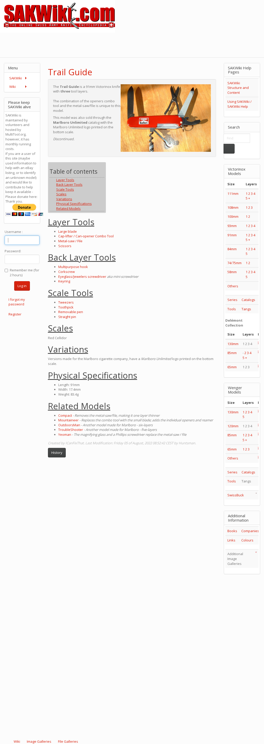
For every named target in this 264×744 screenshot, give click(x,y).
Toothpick (65, 307)
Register (15, 314)
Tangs (246, 309)
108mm (232, 207)
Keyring (64, 281)
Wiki (17, 741)
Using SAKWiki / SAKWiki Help (239, 104)
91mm (232, 235)
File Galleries (67, 741)
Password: (13, 251)
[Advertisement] (170, 44)
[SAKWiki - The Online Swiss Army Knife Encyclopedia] (57, 16)
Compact (65, 415)
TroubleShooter (70, 429)
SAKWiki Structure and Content (238, 88)
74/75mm (234, 263)
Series (232, 299)
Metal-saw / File (70, 241)
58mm (232, 272)
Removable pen (70, 312)
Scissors (64, 246)
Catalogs (248, 299)
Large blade (67, 231)
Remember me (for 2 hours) (24, 272)
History (56, 452)
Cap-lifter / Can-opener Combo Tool (86, 236)
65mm (232, 367)
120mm (232, 426)
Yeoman (64, 434)
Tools (231, 309)
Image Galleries (39, 741)
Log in (22, 285)
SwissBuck (235, 495)
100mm (232, 216)
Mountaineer (68, 420)
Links (231, 540)
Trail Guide (70, 72)
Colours (247, 540)
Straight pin (67, 316)
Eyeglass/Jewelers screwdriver (82, 276)
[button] (198, 67)
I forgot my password (17, 302)
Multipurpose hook (73, 266)
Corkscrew (66, 271)
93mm (232, 225)
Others (232, 286)
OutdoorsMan (69, 425)
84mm (232, 249)
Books (232, 531)
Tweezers (66, 302)
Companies (250, 531)
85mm (232, 352)
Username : (14, 231)
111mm (232, 193)
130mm (232, 343)
